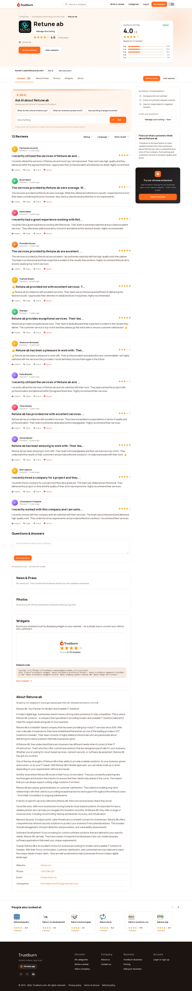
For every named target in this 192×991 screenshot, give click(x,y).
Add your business (133, 968)
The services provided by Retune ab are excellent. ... (47, 251)
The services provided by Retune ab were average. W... (49, 188)
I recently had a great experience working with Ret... (47, 219)
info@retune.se (48, 877)
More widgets (22, 681)
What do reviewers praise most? (68, 110)
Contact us (106, 964)
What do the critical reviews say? (32, 110)
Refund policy (108, 985)
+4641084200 (47, 871)
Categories (133, 4)
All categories (81, 959)
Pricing (127, 964)
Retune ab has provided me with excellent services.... (48, 414)
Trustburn (28, 955)
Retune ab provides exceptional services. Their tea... (47, 318)
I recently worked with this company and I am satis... (47, 509)
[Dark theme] (171, 4)
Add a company (82, 968)
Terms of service (91, 985)
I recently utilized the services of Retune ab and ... (46, 156)
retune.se (45, 865)
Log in (146, 4)
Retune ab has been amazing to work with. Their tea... (48, 446)
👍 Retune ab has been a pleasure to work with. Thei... (48, 350)
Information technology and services (48, 16)
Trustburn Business (133, 959)
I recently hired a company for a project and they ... (46, 477)
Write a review (117, 4)
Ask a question (23, 558)
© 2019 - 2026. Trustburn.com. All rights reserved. (42, 985)
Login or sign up (161, 959)
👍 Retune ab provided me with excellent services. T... (48, 287)
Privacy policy (75, 985)
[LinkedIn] (33, 974)
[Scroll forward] (178, 907)
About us (105, 959)
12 (75, 652)
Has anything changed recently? (103, 110)
